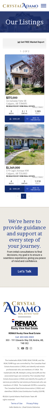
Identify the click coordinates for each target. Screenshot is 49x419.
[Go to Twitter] (18, 348)
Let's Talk (24, 271)
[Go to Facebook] (27, 348)
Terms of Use (16, 403)
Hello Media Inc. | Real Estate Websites (24, 407)
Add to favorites (35, 119)
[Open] (43, 5)
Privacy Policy (32, 403)
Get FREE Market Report (32, 42)
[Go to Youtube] (22, 348)
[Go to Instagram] (31, 348)
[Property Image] (24, 74)
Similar (16, 119)
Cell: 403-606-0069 (24, 337)
